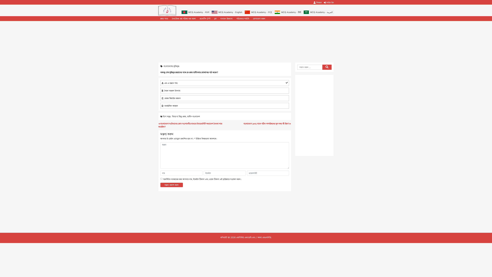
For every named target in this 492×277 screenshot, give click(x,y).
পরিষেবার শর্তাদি (242, 18)
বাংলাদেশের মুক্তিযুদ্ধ (171, 66)
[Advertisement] (246, 42)
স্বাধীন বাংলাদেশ (193, 116)
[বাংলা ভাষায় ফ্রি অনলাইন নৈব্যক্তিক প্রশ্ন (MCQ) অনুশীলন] (167, 10)
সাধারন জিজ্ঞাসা (226, 18)
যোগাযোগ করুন (259, 18)
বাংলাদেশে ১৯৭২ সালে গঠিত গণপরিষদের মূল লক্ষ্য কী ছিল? (266, 123)
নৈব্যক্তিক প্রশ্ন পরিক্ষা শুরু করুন (184, 18)
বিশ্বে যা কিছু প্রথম (179, 116)
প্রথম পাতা (164, 18)
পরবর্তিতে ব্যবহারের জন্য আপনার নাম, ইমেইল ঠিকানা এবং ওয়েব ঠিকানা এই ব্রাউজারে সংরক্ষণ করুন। (202, 179)
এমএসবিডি (266, 237)
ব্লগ (215, 18)
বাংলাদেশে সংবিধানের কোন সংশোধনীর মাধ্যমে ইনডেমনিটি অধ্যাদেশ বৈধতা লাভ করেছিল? (190, 125)
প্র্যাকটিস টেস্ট (205, 18)
